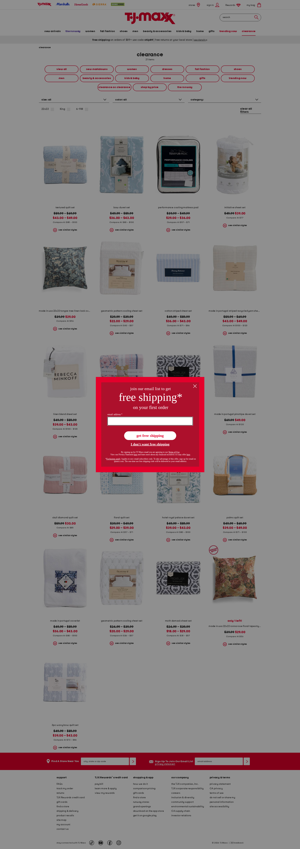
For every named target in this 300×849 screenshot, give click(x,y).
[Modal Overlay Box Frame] (150, 424)
